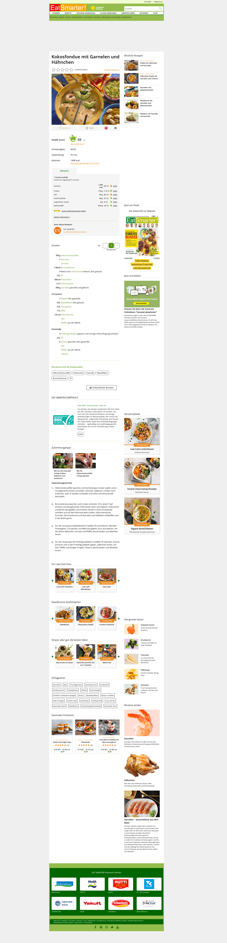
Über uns (56, 921)
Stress (81, 695)
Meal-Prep (107, 662)
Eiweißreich (64, 624)
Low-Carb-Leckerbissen (142, 449)
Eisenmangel (95, 690)
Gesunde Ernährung (86, 13)
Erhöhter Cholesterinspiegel (64, 695)
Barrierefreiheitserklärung (63, 922)
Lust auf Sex (110, 701)
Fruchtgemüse (76, 685)
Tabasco (64, 354)
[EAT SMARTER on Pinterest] (101, 927)
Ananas (64, 341)
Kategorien (88, 922)
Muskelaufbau (92, 695)
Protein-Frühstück (107, 624)
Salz (63, 318)
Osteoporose (73, 690)
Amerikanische (91, 685)
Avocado (65, 259)
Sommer (56, 13)
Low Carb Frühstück (65, 587)
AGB (85, 921)
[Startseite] (68, 7)
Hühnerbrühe (67, 283)
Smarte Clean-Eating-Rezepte (142, 488)
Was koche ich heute (64, 662)
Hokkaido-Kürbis (147, 625)
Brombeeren (146, 640)
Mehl (63, 310)
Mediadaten (78, 922)
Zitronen (65, 263)
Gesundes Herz (110, 706)
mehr (115, 186)
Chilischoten (76, 271)
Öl (62, 275)
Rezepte (68, 13)
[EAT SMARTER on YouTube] (117, 927)
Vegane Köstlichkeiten (142, 528)
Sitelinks (72, 921)
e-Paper (157, 258)
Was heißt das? (77, 144)
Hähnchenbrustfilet (69, 255)
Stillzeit (84, 690)
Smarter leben (128, 13)
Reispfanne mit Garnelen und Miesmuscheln (146, 103)
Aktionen (144, 13)
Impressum (91, 921)
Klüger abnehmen (108, 13)
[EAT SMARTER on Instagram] (106, 927)
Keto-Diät (107, 587)
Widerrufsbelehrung (135, 921)
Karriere (64, 921)
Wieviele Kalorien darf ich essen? (84, 163)
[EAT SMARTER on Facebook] (95, 927)
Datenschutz (101, 921)
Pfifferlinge (145, 670)
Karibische (104, 685)
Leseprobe (128, 258)
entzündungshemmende (91, 706)
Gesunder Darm (59, 706)
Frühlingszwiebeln (69, 333)
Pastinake (145, 655)
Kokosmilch (66, 279)
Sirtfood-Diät (97, 701)
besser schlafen (107, 695)
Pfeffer (64, 322)
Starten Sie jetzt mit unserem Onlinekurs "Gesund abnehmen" (140, 310)
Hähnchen (129, 780)
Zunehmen (84, 701)
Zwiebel (64, 298)
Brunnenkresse (68, 267)
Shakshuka (85, 742)
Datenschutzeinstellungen (116, 921)
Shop (155, 13)
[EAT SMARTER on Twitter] (112, 927)
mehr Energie (58, 701)
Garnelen (65, 287)
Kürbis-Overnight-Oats (62, 742)
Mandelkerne (67, 302)
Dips (65, 685)
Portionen (111, 249)
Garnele (90, 373)
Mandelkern (102, 373)
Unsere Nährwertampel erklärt (73, 211)
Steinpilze (145, 685)
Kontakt (79, 921)
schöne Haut (72, 701)
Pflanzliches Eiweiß (85, 624)
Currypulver (66, 306)
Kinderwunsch (58, 690)
